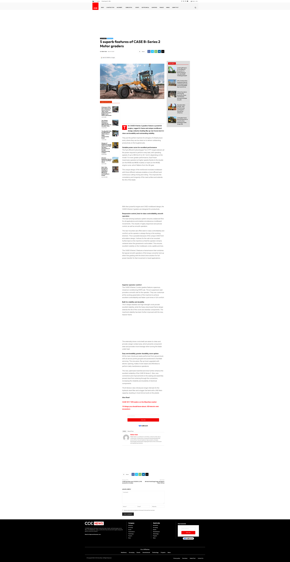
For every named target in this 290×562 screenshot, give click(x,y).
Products (110, 38)
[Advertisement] (132, 26)
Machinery (103, 38)
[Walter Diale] (126, 438)
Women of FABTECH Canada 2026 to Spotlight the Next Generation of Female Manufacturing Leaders (106, 147)
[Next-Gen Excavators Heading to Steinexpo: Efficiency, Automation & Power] (115, 169)
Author (124, 431)
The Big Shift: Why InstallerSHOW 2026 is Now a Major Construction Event (107, 134)
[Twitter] (186, 1)
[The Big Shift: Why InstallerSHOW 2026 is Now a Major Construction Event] (115, 133)
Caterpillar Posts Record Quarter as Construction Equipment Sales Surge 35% (182, 121)
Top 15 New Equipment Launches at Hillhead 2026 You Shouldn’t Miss (106, 123)
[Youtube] (187, 1)
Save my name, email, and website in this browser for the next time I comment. (139, 510)
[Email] (162, 51)
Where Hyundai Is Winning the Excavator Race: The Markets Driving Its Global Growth (182, 96)
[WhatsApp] (155, 51)
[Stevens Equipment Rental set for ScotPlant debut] (115, 160)
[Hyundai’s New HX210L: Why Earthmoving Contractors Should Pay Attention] (172, 107)
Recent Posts (131, 431)
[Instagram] (184, 1)
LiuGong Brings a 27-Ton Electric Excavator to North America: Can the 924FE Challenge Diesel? (182, 71)
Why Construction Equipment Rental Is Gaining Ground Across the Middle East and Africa (182, 84)
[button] (195, 7)
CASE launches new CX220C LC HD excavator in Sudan (132, 482)
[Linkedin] (159, 51)
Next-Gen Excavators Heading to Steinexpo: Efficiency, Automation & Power (105, 171)
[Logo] (95, 8)
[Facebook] (182, 1)
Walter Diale (104, 51)
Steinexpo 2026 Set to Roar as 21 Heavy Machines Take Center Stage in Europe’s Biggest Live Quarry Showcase (106, 111)
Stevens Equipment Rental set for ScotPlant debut (106, 160)
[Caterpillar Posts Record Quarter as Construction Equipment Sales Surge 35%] (172, 120)
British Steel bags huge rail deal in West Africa (154, 482)
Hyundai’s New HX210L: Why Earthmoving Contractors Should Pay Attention (181, 109)
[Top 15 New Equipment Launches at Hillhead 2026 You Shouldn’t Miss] (115, 123)
